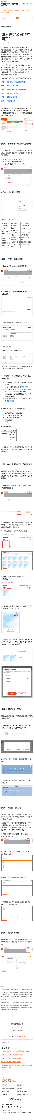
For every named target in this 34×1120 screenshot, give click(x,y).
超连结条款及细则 (22, 1091)
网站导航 (4, 1095)
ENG (24, 3)
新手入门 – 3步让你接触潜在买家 (12, 1055)
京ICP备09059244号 (23, 1095)
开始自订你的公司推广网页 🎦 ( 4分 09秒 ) (15, 1051)
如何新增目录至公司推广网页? (11, 1062)
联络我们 (19, 1085)
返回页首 (4, 1042)
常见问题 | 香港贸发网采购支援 (16, 10)
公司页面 (8, 12)
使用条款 (19, 1088)
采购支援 (3, 10)
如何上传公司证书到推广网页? (11, 1058)
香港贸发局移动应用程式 (9, 1088)
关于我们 (4, 1085)
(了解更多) (24, 387)
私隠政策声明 (5, 1091)
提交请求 (22, 1036)
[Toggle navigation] (31, 3)
